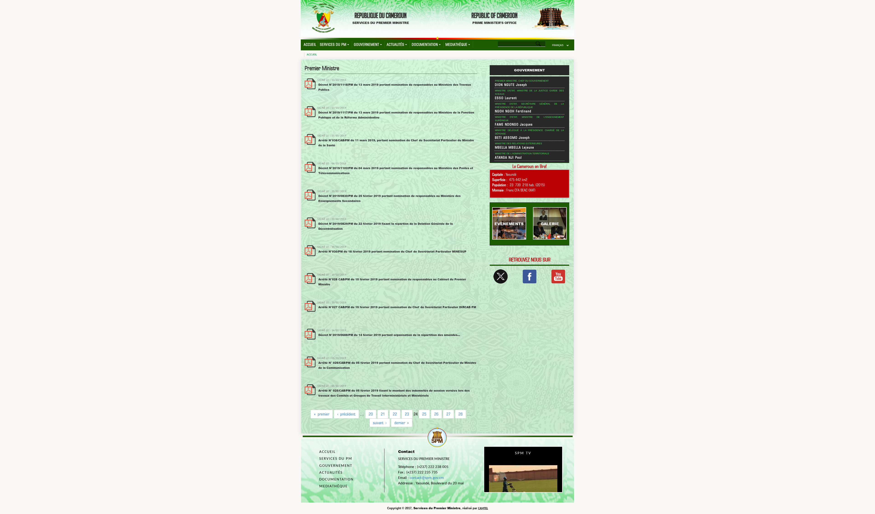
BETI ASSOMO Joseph (512, 138)
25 (424, 414)
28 (460, 414)
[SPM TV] (558, 276)
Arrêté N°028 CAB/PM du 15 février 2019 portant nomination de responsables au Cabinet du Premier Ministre (392, 281)
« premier (321, 414)
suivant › (379, 422)
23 (407, 414)
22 (395, 414)
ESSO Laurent (506, 98)
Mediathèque (456, 44)
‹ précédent (346, 414)
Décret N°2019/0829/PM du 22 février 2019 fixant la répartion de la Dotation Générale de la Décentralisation (385, 226)
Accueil (310, 44)
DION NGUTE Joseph (511, 85)
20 (371, 414)
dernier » (401, 422)
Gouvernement (366, 44)
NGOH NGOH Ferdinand (513, 111)
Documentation (425, 44)
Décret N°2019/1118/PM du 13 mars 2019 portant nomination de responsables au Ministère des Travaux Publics (394, 87)
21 (383, 414)
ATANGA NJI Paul (508, 157)
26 (436, 414)
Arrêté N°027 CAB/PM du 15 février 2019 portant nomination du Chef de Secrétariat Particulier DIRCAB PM (397, 307)
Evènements (509, 223)
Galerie (550, 223)
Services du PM (333, 44)
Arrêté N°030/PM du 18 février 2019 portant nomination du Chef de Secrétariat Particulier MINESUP (392, 251)
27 (448, 414)
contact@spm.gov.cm (427, 478)
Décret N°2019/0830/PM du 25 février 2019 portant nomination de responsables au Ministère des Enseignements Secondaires (389, 198)
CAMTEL (483, 508)
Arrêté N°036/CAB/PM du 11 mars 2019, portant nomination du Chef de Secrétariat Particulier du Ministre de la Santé (396, 142)
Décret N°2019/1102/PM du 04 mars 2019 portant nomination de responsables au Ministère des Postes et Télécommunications (395, 170)
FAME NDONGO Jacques (514, 124)
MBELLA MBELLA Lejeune (514, 147)
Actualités (395, 44)
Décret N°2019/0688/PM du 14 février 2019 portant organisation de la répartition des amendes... (389, 335)
